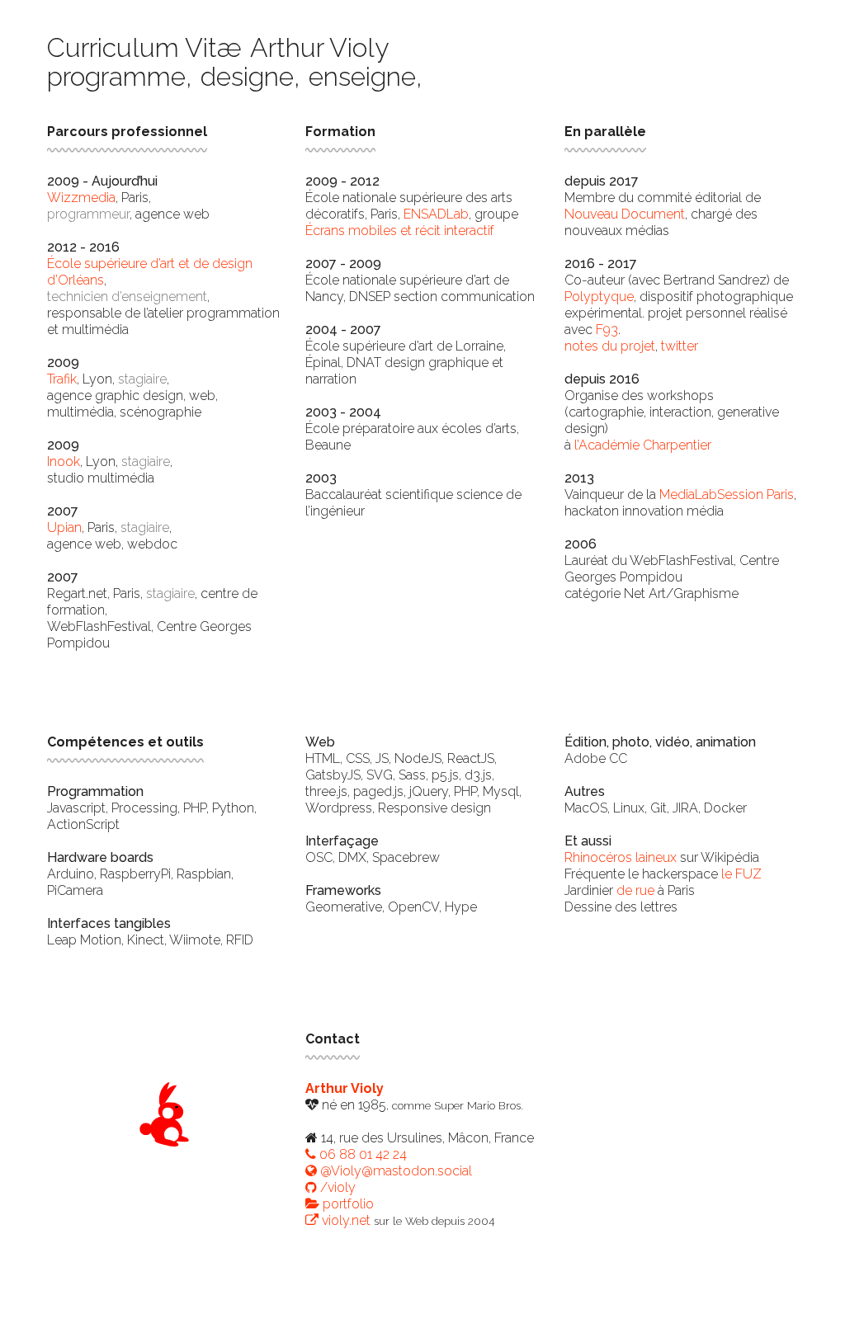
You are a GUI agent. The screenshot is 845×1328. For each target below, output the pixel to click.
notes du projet (609, 346)
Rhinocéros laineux (620, 857)
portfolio (346, 1204)
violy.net (345, 1220)
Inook (63, 461)
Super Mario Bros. (478, 1105)
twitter (679, 346)
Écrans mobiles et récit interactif (399, 230)
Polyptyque (599, 296)
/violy (336, 1187)
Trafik (62, 379)
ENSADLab (436, 214)
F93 (607, 329)
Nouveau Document (624, 214)
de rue (635, 890)
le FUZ (741, 874)
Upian (64, 527)
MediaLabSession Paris (726, 494)
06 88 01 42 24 (361, 1154)
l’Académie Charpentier (642, 445)
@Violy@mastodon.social (394, 1171)
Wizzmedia (81, 197)
